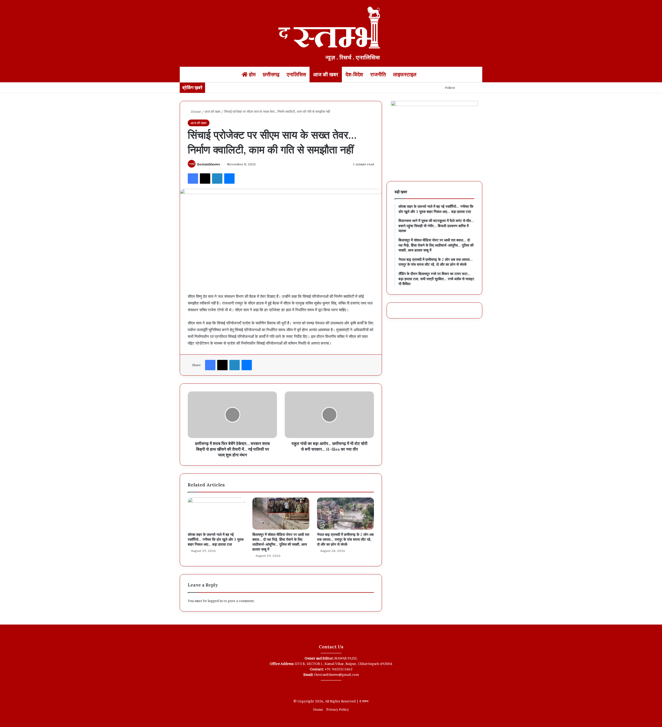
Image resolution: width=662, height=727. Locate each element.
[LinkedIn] (217, 178)
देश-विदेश (354, 74)
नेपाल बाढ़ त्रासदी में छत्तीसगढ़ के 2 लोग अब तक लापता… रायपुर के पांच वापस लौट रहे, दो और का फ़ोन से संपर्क (345, 539)
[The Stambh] (331, 33)
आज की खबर (325, 74)
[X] (205, 178)
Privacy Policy (337, 709)
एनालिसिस (296, 74)
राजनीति (378, 74)
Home (195, 111)
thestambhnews (208, 164)
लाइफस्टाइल (404, 74)
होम (251, 74)
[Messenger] (229, 178)
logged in (215, 601)
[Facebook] (193, 178)
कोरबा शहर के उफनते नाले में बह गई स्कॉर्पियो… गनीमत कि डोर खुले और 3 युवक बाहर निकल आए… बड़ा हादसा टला (216, 539)
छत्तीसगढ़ (271, 74)
